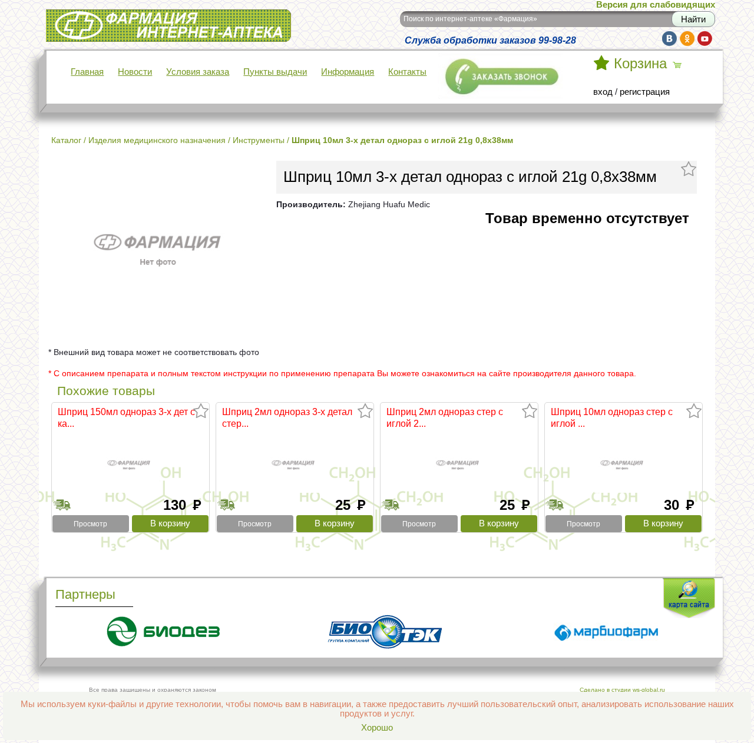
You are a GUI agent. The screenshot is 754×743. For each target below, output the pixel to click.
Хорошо (377, 727)
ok (687, 38)
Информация (347, 72)
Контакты (407, 72)
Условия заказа (197, 72)
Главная (87, 72)
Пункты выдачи (275, 72)
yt (704, 38)
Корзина (640, 63)
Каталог (66, 140)
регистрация (645, 92)
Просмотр (90, 524)
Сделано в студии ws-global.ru (622, 689)
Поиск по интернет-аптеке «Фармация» (470, 19)
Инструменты (259, 140)
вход (603, 92)
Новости (135, 72)
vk (669, 38)
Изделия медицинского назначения (157, 140)
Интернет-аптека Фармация (102, 17)
